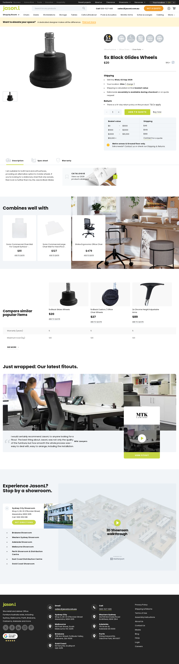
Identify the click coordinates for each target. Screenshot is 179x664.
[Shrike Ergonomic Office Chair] (88, 228)
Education (49, 2)
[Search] (84, 8)
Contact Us (140, 625)
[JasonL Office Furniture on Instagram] (25, 627)
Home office (29, 2)
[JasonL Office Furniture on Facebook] (12, 627)
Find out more (89, 22)
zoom (50, 60)
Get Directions (24, 522)
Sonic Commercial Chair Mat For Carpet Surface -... (19, 245)
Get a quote (154, 8)
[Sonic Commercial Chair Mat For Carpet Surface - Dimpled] (19, 228)
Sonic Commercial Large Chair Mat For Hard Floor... (54, 245)
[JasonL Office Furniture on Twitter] (5, 627)
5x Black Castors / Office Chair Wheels (102, 311)
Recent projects (84, 2)
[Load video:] (142, 438)
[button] (174, 8)
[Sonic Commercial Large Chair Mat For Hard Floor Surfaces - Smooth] (54, 228)
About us (98, 2)
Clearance (110, 2)
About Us (139, 621)
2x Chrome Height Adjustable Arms (145, 311)
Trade (39, 2)
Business (17, 2)
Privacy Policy (141, 605)
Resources (139, 2)
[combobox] (59, 8)
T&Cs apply (155, 104)
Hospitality (61, 2)
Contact (147, 138)
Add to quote (137, 112)
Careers (139, 646)
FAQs (137, 638)
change (130, 84)
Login (137, 642)
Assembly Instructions (145, 617)
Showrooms (123, 2)
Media (138, 630)
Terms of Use (141, 613)
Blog (137, 634)
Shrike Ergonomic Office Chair (89, 244)
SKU (167, 62)
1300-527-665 (106, 8)
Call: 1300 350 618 (19, 517)
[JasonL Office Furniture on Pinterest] (31, 627)
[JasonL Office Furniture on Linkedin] (18, 627)
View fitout (142, 455)
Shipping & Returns (143, 609)
